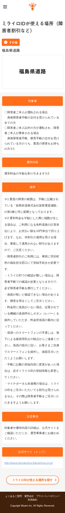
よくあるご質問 (13, 496)
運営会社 (29, 496)
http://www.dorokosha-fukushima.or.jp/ (28, 463)
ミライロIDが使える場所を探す (32, 479)
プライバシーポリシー (48, 496)
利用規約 (32, 499)
